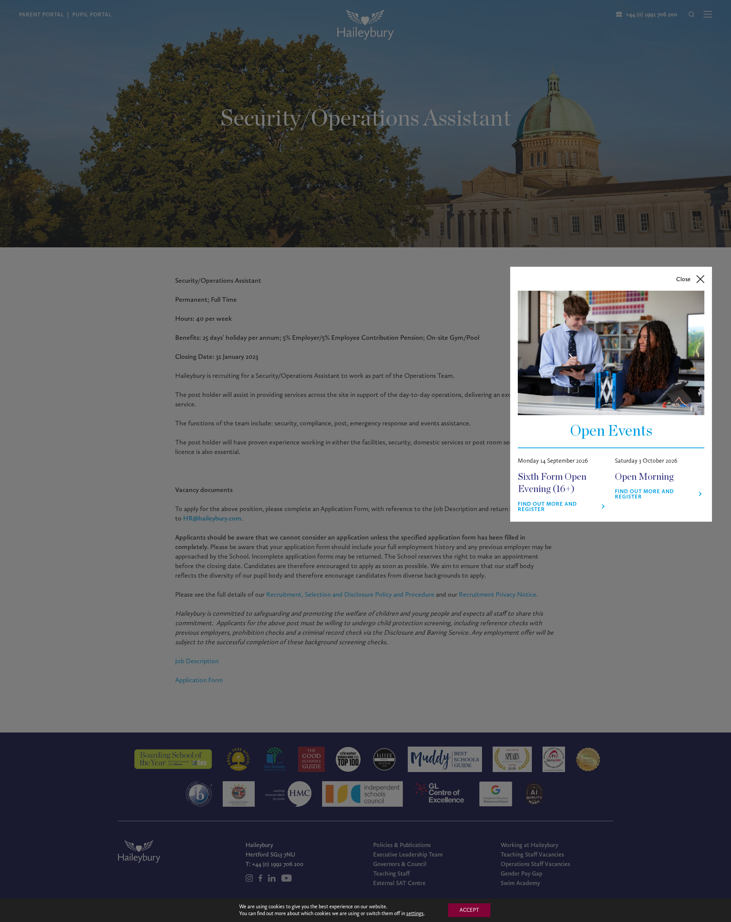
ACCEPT (469, 910)
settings (415, 913)
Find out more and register (547, 507)
